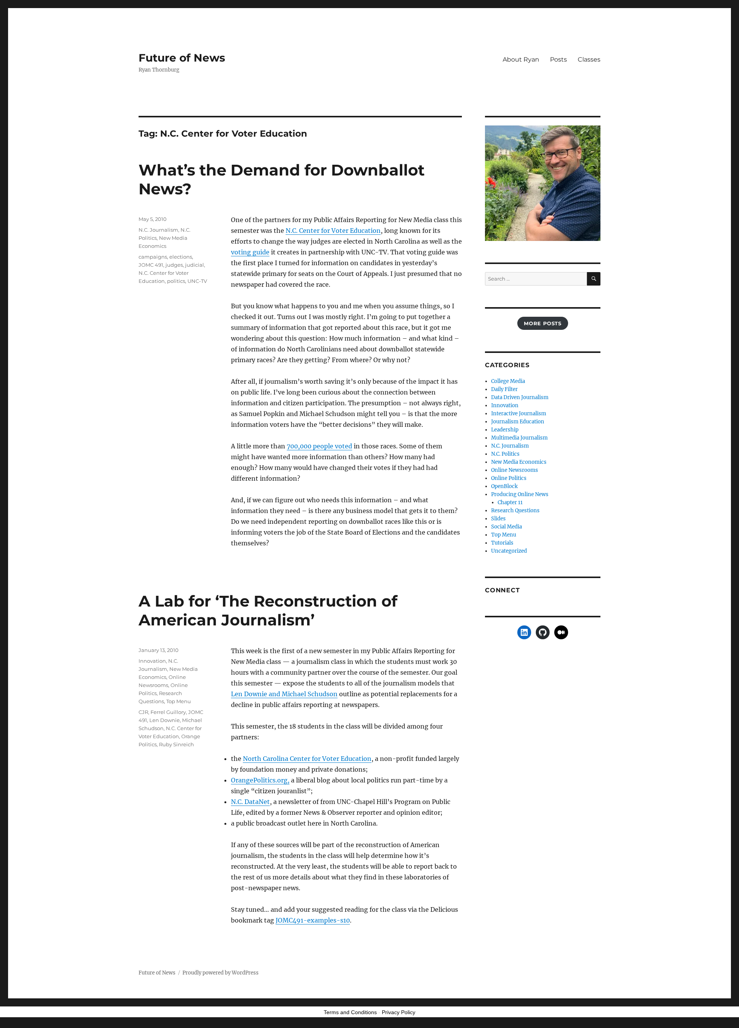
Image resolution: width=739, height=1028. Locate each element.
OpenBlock (504, 486)
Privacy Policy (398, 1012)
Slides (498, 518)
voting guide (250, 252)
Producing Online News (519, 494)
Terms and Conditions (350, 1012)
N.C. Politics (505, 454)
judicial (194, 265)
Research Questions (515, 510)
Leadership (504, 429)
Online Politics (509, 478)
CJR (143, 712)
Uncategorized (509, 551)
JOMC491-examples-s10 (313, 920)
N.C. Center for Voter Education (333, 230)
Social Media (506, 526)
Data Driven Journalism (519, 397)
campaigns (153, 257)
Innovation (152, 661)
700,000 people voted (319, 446)
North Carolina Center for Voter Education (307, 758)
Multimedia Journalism (519, 438)
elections (180, 257)
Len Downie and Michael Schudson (284, 694)
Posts (558, 59)
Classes (589, 59)
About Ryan (521, 59)
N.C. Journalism (158, 230)
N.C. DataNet (250, 802)
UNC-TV (197, 281)
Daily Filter (504, 389)
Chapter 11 (510, 502)
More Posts (542, 323)
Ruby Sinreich (176, 744)
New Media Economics (519, 462)
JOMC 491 (151, 265)
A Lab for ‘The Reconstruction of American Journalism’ (268, 610)
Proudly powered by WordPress (220, 972)
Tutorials (502, 543)
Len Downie (164, 720)
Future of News (182, 57)
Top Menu (178, 701)
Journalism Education (517, 421)
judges (174, 265)
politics (176, 281)
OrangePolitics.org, (260, 780)
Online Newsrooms (514, 470)
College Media (508, 381)
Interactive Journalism (518, 413)
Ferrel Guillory (168, 712)
